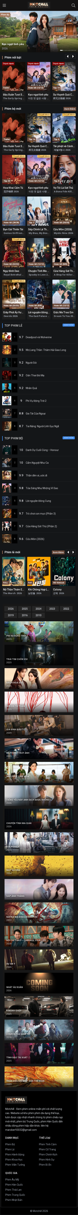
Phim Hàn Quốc (14, 1184)
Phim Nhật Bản (13, 1199)
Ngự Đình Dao (11, 271)
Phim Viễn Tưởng (15, 1164)
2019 (11, 615)
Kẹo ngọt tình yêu (38, 94)
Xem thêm (69, 109)
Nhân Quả (31, 388)
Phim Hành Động (14, 1154)
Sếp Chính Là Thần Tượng (43, 229)
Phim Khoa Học (13, 1159)
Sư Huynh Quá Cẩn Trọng (42, 146)
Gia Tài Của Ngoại (36, 413)
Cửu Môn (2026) (62, 229)
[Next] (73, 56)
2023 (52, 608)
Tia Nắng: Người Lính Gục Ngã (42, 426)
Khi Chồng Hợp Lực (39, 589)
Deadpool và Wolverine (39, 337)
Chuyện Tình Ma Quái (40, 271)
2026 (11, 608)
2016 (25, 615)
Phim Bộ (10, 1144)
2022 (66, 608)
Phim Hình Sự (46, 1159)
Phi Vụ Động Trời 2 (36, 400)
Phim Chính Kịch (48, 1154)
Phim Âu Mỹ (12, 1179)
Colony (57, 589)
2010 (38, 615)
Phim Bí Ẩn (45, 1164)
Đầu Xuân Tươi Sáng (15, 94)
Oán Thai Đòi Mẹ (35, 375)
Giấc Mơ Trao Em (63, 312)
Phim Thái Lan (13, 1189)
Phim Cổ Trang (47, 1149)
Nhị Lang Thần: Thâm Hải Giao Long (46, 350)
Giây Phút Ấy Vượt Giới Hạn (18, 312)
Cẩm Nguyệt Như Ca (37, 462)
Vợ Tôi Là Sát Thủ (63, 187)
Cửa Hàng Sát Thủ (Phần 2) (41, 526)
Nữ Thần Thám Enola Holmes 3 (21, 589)
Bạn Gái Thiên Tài (13, 229)
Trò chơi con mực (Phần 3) (41, 513)
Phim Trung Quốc (15, 1194)
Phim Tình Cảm (48, 1144)
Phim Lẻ (9, 1149)
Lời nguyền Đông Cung (41, 312)
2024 (38, 608)
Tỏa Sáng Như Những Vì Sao (42, 488)
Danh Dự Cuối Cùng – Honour (42, 450)
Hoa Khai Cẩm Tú (13, 187)
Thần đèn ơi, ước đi (36, 475)
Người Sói (31, 362)
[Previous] (67, 56)
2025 (25, 608)
